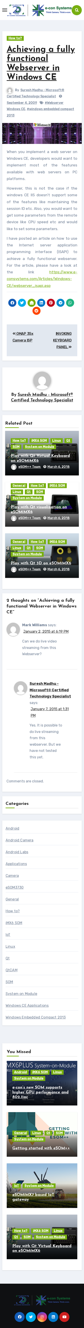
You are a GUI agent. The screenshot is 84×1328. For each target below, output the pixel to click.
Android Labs (17, 852)
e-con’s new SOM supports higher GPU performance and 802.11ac (40, 1092)
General (19, 485)
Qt (68, 440)
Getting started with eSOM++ (41, 1148)
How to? (15, 38)
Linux (56, 440)
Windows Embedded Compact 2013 (36, 1017)
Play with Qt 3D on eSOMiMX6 (41, 563)
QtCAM (11, 970)
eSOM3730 (15, 887)
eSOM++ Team (29, 467)
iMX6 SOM (39, 440)
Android (12, 828)
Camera (12, 876)
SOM (16, 447)
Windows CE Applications (27, 1005)
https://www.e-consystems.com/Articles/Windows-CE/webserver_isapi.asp (42, 279)
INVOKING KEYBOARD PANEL (62, 340)
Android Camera (20, 840)
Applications (16, 864)
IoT (8, 935)
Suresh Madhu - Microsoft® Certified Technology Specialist (50, 689)
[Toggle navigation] (4, 10)
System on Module (39, 447)
